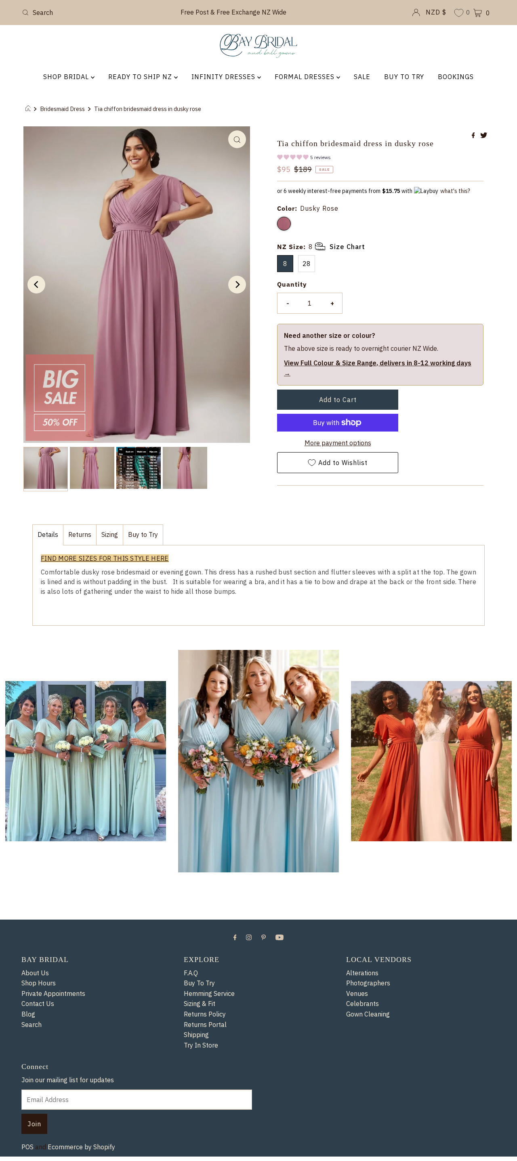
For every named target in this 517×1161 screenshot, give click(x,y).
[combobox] (96, 12)
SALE (362, 77)
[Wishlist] (458, 13)
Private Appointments (53, 1152)
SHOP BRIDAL (67, 77)
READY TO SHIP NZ (141, 77)
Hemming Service (209, 1152)
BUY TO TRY (404, 77)
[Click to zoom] (237, 139)
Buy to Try (143, 546)
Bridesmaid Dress (62, 109)
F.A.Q (191, 1131)
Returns (79, 546)
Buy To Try (199, 1142)
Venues (357, 1152)
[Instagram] (249, 1095)
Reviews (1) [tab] (43, 965)
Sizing (109, 546)
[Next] (237, 284)
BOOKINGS (456, 77)
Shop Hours (38, 1142)
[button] (304, 158)
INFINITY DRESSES (224, 77)
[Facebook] (235, 1095)
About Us (35, 1131)
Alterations (362, 1131)
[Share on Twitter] (483, 136)
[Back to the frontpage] (29, 109)
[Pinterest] (263, 1095)
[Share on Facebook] (474, 136)
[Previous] (36, 284)
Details (48, 546)
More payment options (338, 454)
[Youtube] (279, 1095)
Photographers (368, 1142)
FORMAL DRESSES (305, 77)
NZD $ (436, 12)
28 (307, 274)
